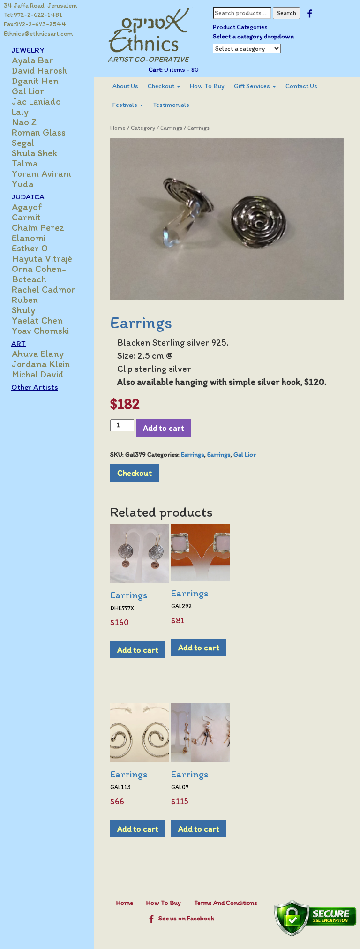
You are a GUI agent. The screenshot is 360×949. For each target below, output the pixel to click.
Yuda (22, 184)
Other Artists (34, 387)
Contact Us (301, 86)
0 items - (181, 70)
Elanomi (28, 238)
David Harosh (39, 70)
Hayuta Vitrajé (42, 258)
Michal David (37, 374)
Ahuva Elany (38, 353)
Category (143, 127)
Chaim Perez (38, 227)
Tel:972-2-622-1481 (33, 15)
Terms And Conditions (225, 903)
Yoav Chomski (40, 330)
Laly (20, 111)
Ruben (25, 299)
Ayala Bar (32, 60)
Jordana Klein (41, 364)
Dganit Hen (35, 80)
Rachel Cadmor (43, 289)
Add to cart (163, 428)
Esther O (30, 248)
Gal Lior (28, 91)
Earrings (171, 127)
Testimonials (171, 105)
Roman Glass (39, 132)
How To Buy (207, 86)
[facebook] (309, 13)
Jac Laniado (36, 101)
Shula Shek (34, 153)
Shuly (23, 310)
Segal (23, 142)
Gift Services (252, 86)
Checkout (162, 86)
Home (118, 127)
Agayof (27, 207)
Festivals (125, 105)
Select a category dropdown (253, 36)
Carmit (26, 217)
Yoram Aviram (41, 173)
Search (286, 13)
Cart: (156, 70)
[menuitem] (125, 86)
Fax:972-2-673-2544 (35, 24)
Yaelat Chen (37, 320)
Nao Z (24, 122)
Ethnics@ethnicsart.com (38, 34)
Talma (25, 163)
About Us (125, 86)
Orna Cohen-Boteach (39, 274)
